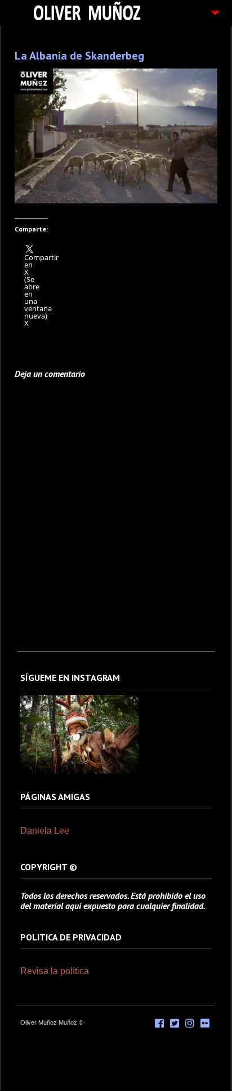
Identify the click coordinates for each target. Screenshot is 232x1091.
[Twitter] (174, 1023)
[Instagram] (79, 771)
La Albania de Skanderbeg (79, 55)
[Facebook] (159, 1023)
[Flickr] (205, 1023)
